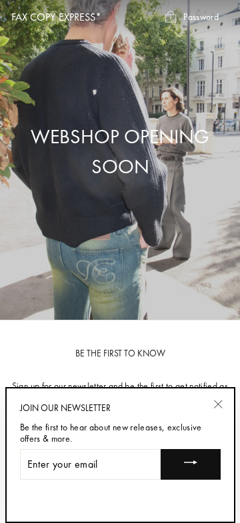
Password (201, 16)
